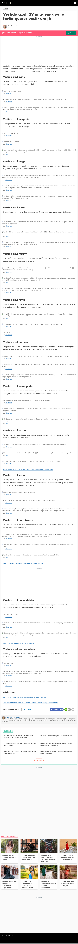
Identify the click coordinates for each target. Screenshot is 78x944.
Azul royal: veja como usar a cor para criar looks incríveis (25, 697)
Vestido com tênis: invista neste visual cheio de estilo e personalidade (30, 702)
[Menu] (75, 935)
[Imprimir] (72, 709)
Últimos (8, 731)
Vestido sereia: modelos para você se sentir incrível (23, 563)
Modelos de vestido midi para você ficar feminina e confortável (28, 469)
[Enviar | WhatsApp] (65, 709)
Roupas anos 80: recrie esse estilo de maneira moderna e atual (56, 752)
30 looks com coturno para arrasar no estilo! (56, 736)
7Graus (12, 936)
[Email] (69, 709)
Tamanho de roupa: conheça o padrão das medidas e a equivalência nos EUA (18, 736)
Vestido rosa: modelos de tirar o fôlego (18, 643)
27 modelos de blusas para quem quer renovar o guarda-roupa (20, 744)
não (29, 709)
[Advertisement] (39, 50)
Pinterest (8, 93)
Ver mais (39, 760)
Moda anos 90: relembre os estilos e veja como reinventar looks (19, 752)
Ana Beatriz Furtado (14, 717)
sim (24, 709)
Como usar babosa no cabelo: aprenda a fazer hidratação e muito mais (56, 744)
